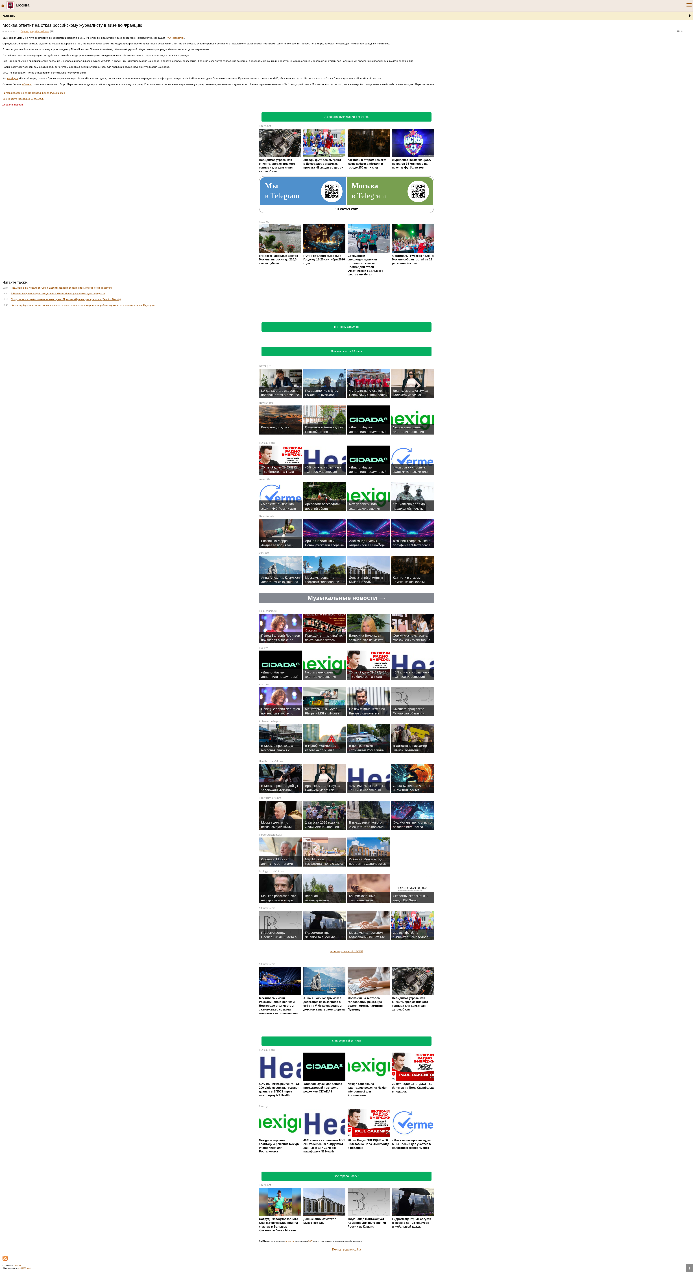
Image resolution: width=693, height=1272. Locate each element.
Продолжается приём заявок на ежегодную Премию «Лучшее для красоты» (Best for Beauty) (66, 347)
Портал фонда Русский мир (35, 31)
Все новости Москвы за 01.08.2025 (23, 98)
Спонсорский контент (346, 1088)
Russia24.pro (267, 490)
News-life (264, 527)
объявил (27, 84)
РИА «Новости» (175, 37)
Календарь (9, 15)
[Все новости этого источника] (52, 31)
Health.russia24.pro (271, 809)
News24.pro (266, 450)
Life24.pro (265, 414)
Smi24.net (265, 126)
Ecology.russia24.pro (271, 919)
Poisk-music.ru (268, 658)
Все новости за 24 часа (346, 399)
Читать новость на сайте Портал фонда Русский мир (34, 92)
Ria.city (263, 695)
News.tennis (266, 564)
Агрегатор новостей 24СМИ (346, 999)
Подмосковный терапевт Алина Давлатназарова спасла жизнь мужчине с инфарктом (61, 335)
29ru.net (264, 600)
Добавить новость (13, 104)
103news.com (267, 956)
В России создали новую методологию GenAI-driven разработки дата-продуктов (58, 341)
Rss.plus (264, 221)
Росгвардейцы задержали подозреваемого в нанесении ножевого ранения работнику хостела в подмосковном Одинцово (83, 352)
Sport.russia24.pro (270, 845)
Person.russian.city (270, 882)
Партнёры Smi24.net (346, 374)
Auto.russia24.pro (269, 769)
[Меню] (689, 5)
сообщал (12, 78)
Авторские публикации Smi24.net (346, 116)
